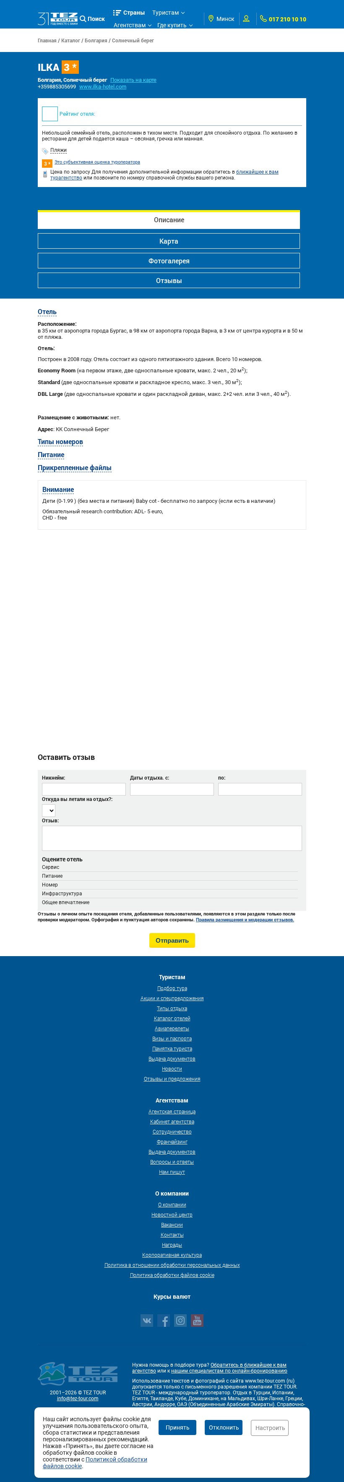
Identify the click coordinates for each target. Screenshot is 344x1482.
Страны (134, 12)
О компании (172, 1204)
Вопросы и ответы (172, 1161)
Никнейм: (53, 777)
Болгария (96, 40)
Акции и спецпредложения (172, 998)
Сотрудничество (172, 1131)
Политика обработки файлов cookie (172, 1274)
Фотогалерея (169, 260)
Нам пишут (172, 1171)
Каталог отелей (172, 1018)
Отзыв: (50, 820)
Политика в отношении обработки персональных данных (172, 1264)
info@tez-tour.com (78, 1398)
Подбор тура (172, 988)
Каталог (70, 40)
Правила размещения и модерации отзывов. (245, 920)
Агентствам (130, 25)
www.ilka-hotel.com (102, 86)
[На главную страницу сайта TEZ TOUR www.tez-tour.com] (58, 19)
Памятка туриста (172, 1048)
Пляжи (58, 150)
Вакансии (172, 1224)
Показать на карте (133, 80)
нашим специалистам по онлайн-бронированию (229, 1371)
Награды (172, 1244)
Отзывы (169, 280)
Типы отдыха (172, 1008)
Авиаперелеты (172, 1028)
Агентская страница (172, 1111)
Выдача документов (172, 1058)
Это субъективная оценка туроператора (97, 162)
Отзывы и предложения (172, 1078)
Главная (47, 40)
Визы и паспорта (172, 1038)
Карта (168, 241)
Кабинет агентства (172, 1121)
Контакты (172, 1234)
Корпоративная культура (172, 1254)
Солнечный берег (133, 40)
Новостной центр (172, 1214)
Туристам (165, 12)
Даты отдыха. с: (149, 777)
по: (221, 777)
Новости (172, 1068)
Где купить (172, 25)
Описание (169, 219)
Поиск (96, 19)
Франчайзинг (172, 1141)
